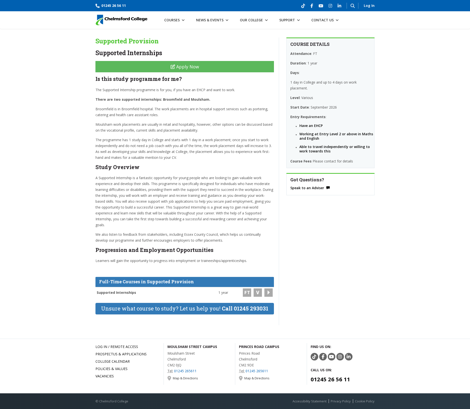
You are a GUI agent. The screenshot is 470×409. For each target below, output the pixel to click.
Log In (369, 5)
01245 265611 (185, 371)
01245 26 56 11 (113, 5)
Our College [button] (251, 20)
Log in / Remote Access (116, 346)
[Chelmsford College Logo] (121, 18)
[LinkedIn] (339, 6)
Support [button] (287, 20)
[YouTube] (320, 6)
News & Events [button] (209, 20)
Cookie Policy (365, 401)
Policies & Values (111, 368)
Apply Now (187, 67)
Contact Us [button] (322, 20)
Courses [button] (172, 20)
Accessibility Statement (310, 401)
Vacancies (104, 376)
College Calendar (112, 361)
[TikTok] (303, 6)
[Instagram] (330, 6)
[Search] (352, 6)
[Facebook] (311, 6)
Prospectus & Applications (121, 354)
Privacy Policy (341, 401)
